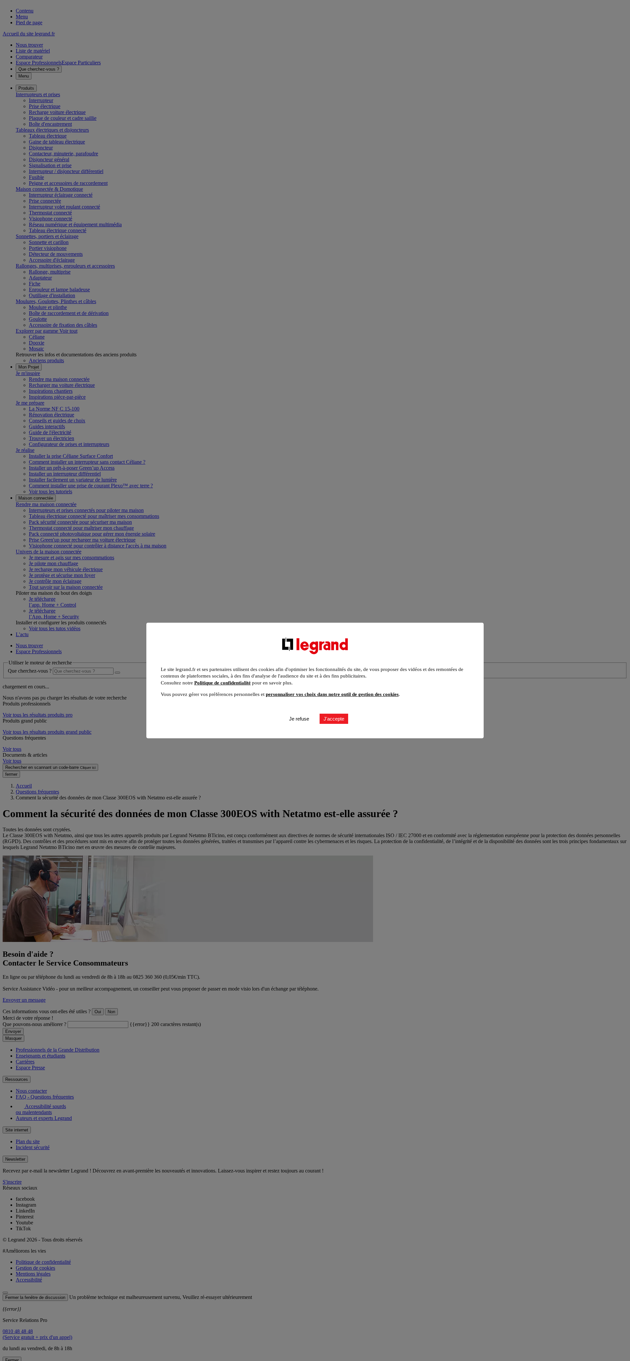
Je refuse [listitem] (299, 719)
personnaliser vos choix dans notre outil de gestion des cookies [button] (332, 694)
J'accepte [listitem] (334, 719)
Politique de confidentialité (222, 682)
